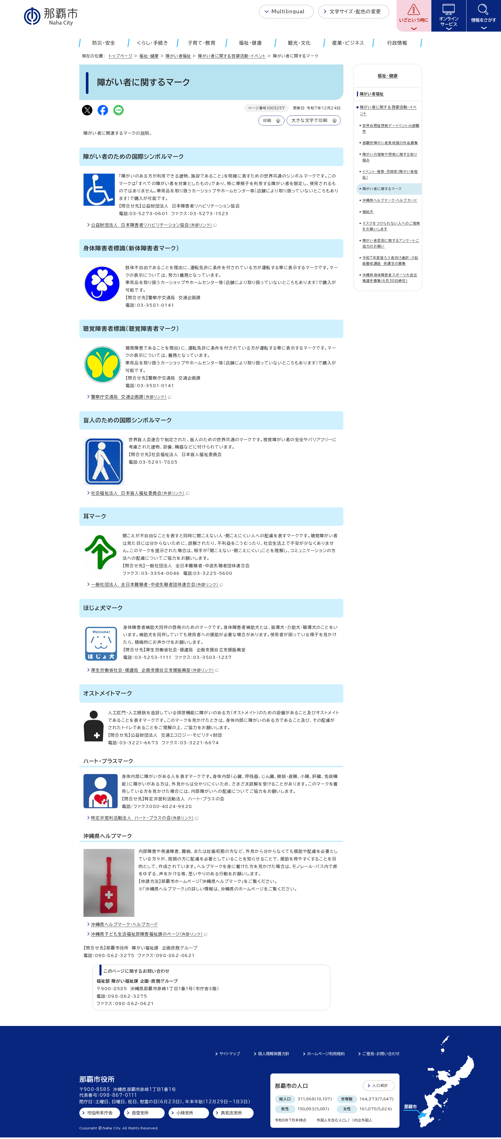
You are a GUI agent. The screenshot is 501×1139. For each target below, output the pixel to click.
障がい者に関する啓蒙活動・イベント (232, 56)
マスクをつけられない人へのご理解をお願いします (391, 226)
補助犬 (368, 212)
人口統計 (380, 1085)
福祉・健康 (149, 56)
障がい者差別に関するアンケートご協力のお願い (390, 243)
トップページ (121, 56)
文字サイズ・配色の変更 (355, 11)
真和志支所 (231, 1113)
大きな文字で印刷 (309, 120)
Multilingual (288, 11)
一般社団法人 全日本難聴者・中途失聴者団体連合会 (154, 584)
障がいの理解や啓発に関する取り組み (389, 157)
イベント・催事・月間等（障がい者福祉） (390, 174)
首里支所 (140, 1113)
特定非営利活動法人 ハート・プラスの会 (142, 818)
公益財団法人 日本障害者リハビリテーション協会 (151, 225)
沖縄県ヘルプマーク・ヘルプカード (124, 924)
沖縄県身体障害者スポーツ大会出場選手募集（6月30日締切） (389, 277)
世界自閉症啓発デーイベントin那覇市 (390, 128)
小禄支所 (184, 1113)
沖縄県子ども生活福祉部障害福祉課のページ (147, 934)
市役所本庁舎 (99, 1113)
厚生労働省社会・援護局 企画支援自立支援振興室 (152, 670)
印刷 (267, 120)
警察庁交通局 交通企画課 (129, 397)
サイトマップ (229, 1054)
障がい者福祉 (178, 56)
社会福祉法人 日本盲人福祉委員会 (138, 493)
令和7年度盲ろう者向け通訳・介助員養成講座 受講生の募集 (390, 260)
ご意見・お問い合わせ (381, 1054)
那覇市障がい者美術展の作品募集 (390, 143)
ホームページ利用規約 (326, 1054)
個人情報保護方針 (273, 1054)
